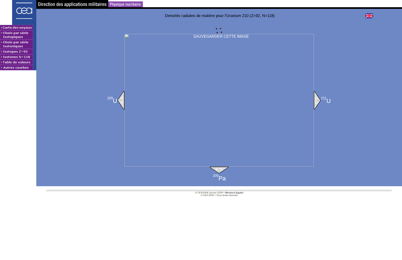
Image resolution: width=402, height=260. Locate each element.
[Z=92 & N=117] (120, 100)
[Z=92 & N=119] (317, 100)
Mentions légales (234, 192)
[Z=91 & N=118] (219, 170)
